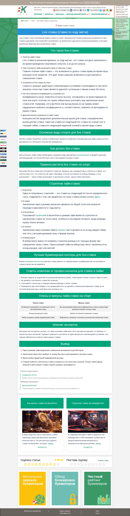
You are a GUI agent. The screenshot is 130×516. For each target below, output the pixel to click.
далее (50, 443)
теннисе (61, 230)
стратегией (40, 215)
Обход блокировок (76, 14)
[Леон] (3, 151)
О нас (97, 513)
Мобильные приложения (32, 511)
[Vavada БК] (3, 145)
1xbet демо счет (65, 513)
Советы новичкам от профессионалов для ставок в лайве (121, 21)
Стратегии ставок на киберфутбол (121, 36)
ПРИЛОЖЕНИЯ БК (99, 14)
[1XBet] (3, 130)
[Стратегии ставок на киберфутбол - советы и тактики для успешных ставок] (88, 421)
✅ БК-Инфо (24, 21)
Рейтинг (38, 14)
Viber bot (76, 10)
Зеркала (59, 14)
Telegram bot (94, 10)
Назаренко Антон (29, 375)
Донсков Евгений (29, 386)
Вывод (117, 30)
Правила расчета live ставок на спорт (121, 11)
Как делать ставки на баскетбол (121, 32)
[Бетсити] (3, 154)
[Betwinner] (3, 142)
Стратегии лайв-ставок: (122, 14)
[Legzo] (3, 166)
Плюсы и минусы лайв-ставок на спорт (122, 25)
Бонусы (49, 14)
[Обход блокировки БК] (65, 489)
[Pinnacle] (3, 139)
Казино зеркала (65, 511)
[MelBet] (3, 133)
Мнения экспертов (121, 28)
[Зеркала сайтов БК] (32, 489)
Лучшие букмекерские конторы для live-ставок (122, 17)
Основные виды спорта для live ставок (122, 6)
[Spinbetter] (3, 160)
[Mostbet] (3, 157)
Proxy (85, 10)
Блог (97, 511)
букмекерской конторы (34, 261)
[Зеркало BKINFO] (22, 10)
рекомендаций (83, 155)
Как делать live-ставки (122, 9)
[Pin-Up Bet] (3, 163)
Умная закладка (61, 10)
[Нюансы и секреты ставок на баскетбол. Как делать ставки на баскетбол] (42, 421)
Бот (68, 10)
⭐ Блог (32, 21)
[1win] (3, 148)
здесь (97, 197)
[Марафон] (3, 136)
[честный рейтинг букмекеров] (97, 489)
